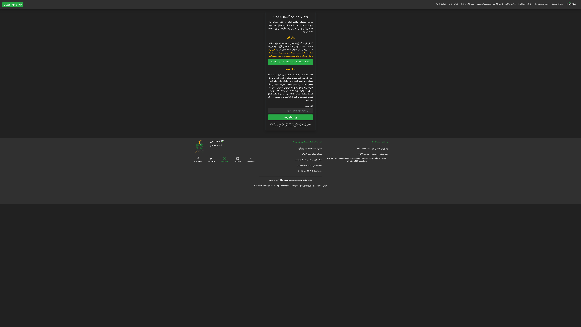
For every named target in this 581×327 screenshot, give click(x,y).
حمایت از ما (441, 4)
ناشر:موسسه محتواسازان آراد (310, 148)
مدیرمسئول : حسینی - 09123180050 (373, 154)
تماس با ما (453, 4)
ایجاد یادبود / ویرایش (13, 4)
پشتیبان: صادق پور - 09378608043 (372, 148)
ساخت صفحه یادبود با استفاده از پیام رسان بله (290, 62)
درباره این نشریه (524, 4)
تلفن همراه (309, 106)
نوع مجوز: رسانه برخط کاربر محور (308, 160)
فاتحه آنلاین (498, 4)
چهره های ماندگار (467, 4)
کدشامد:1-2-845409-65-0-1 (310, 171)
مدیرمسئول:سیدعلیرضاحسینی (309, 165)
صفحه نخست (557, 4)
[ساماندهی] (216, 143)
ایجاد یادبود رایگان (541, 4)
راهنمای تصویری (484, 4)
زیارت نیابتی (510, 4)
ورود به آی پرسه (290, 117)
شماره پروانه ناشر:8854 (312, 154)
